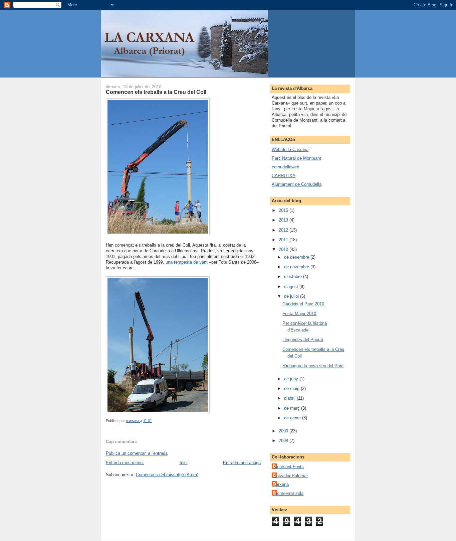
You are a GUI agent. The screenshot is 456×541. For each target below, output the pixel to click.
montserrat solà (288, 493)
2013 (284, 220)
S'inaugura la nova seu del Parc (313, 365)
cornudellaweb (285, 166)
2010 (284, 249)
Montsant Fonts (288, 466)
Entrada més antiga (242, 462)
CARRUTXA (283, 175)
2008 (284, 440)
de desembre (297, 257)
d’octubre (293, 276)
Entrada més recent (125, 462)
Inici (184, 462)
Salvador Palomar (290, 475)
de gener (293, 417)
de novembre (297, 266)
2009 (284, 430)
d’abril (290, 398)
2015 (284, 210)
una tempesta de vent (187, 262)
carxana (281, 484)
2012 (284, 230)
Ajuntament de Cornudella (296, 184)
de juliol (292, 296)
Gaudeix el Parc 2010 (303, 303)
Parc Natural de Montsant (296, 158)
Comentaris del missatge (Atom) (167, 474)
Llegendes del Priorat (302, 339)
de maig (292, 388)
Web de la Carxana (290, 149)
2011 (284, 239)
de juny (291, 378)
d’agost (291, 286)
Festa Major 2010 (299, 313)
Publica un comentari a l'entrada (137, 453)
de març (292, 408)
